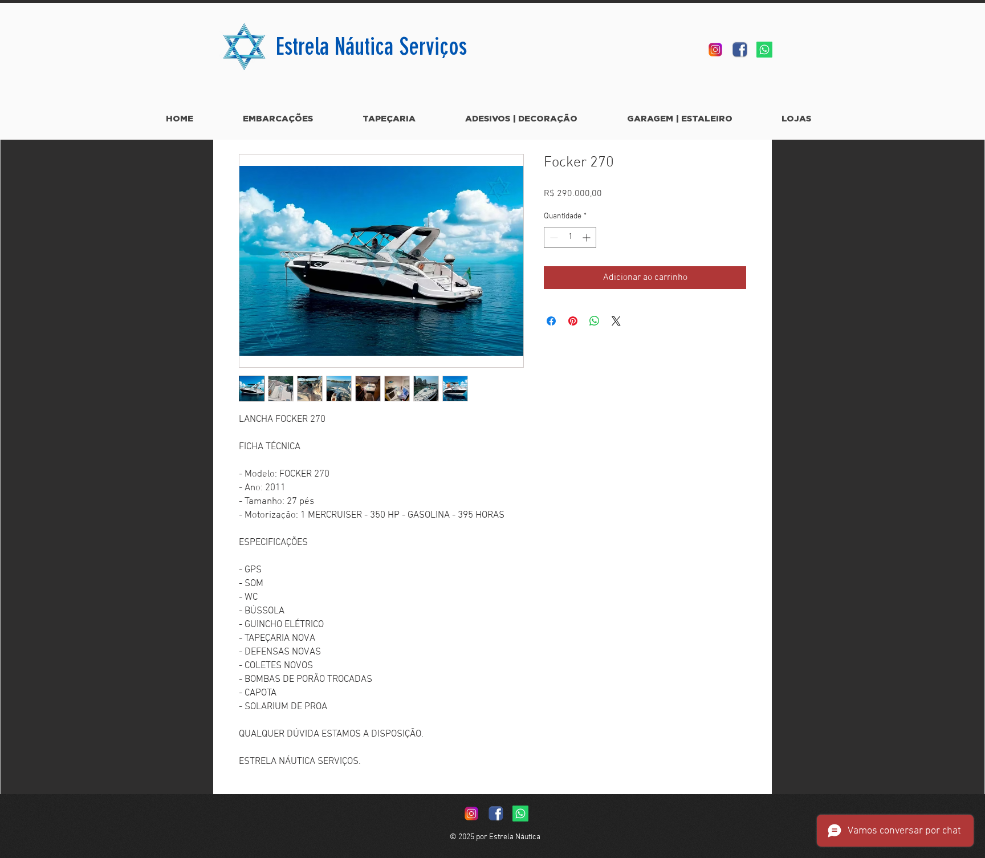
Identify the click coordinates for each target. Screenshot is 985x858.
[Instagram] (715, 50)
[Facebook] (740, 50)
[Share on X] (616, 321)
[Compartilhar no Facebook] (551, 321)
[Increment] (587, 237)
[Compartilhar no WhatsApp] (594, 321)
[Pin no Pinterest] (573, 321)
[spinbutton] (570, 237)
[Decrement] (553, 237)
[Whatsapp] (764, 50)
